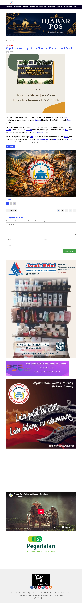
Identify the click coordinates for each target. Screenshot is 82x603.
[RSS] (50, 587)
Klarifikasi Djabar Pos (45, 593)
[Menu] (7, 2)
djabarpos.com (45, 598)
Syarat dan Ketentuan (40, 595)
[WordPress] (43, 587)
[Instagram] (46, 587)
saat (54, 139)
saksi (31, 137)
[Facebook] (32, 587)
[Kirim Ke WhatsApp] (74, 210)
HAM (65, 117)
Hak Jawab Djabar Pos (62, 593)
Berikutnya (10, 147)
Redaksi (12, 51)
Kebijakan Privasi (25, 595)
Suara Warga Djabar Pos (27, 593)
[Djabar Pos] (11, 2)
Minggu (40, 132)
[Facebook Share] (58, 210)
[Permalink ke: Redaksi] (7, 52)
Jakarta (9, 130)
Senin (69, 120)
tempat (69, 139)
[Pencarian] (75, 2)
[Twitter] (35, 587)
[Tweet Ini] (62, 210)
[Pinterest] (39, 587)
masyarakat (44, 139)
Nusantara (9, 45)
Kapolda (38, 120)
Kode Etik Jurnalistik (56, 595)
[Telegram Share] (70, 210)
